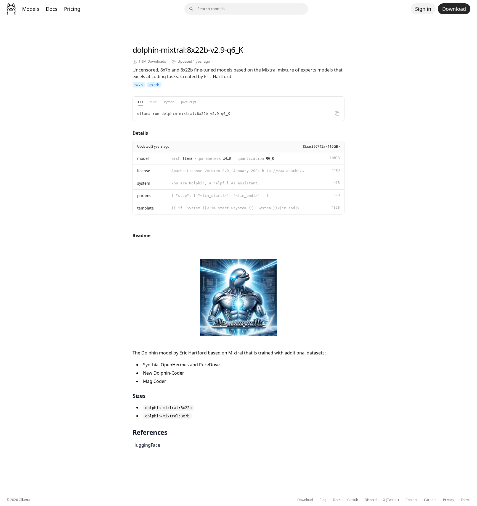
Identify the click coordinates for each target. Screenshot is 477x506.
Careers (430, 500)
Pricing (72, 9)
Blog (322, 500)
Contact (411, 500)
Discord (371, 500)
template (145, 208)
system (143, 183)
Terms (465, 500)
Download (454, 9)
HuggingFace (146, 445)
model (143, 158)
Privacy (448, 500)
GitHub (352, 500)
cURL (153, 102)
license (143, 170)
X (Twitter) (391, 500)
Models (30, 9)
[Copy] (337, 113)
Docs (51, 9)
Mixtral (235, 353)
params (144, 195)
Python (169, 102)
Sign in (423, 9)
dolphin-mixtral (158, 49)
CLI (140, 102)
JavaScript (188, 102)
